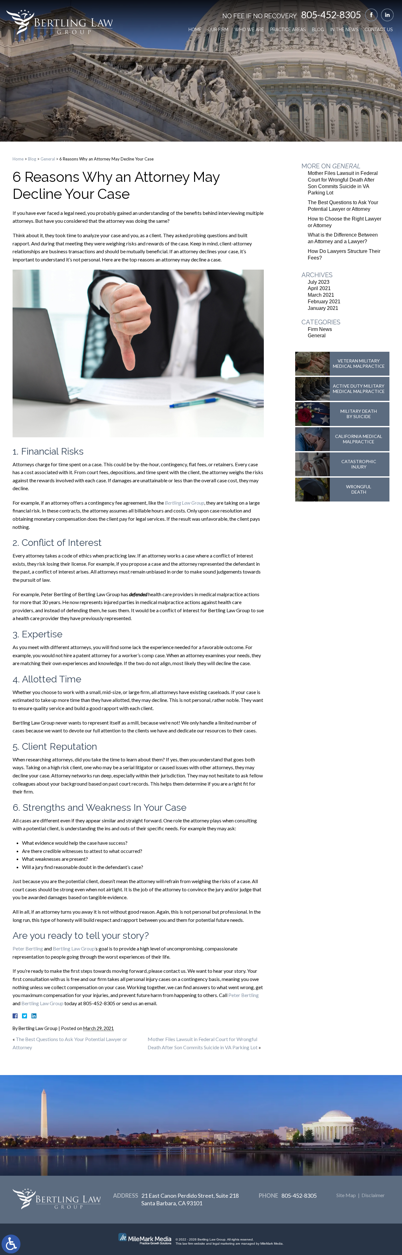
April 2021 (319, 288)
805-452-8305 (331, 14)
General (48, 158)
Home (194, 29)
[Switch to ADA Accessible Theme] (11, 1244)
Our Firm (218, 29)
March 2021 (321, 295)
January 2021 (323, 308)
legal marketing (224, 1243)
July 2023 (318, 282)
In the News (344, 29)
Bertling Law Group (42, 1003)
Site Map (346, 1195)
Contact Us (379, 29)
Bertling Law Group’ (74, 948)
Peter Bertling (28, 948)
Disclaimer (373, 1195)
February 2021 (324, 301)
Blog (318, 29)
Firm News (320, 329)
